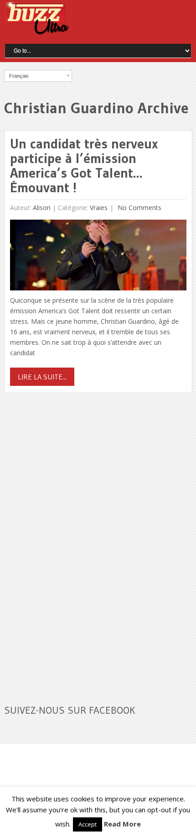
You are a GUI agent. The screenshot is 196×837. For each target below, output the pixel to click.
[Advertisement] (72, 542)
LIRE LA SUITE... (42, 376)
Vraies (99, 207)
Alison (42, 207)
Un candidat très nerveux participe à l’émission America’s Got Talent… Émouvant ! (84, 165)
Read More (122, 823)
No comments (138, 207)
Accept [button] (87, 824)
